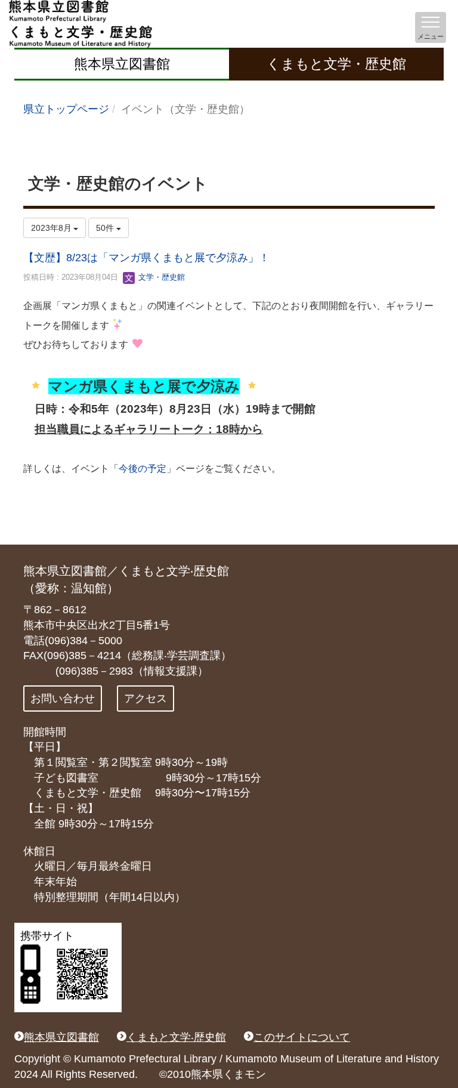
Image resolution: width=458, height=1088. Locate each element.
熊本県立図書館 (122, 64)
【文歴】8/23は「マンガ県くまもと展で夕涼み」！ (146, 258)
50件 (106, 228)
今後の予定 (142, 468)
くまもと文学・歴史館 (336, 64)
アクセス (145, 698)
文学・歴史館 (160, 277)
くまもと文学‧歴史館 (176, 1037)
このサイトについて (301, 1037)
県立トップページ (66, 109)
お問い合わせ (62, 698)
